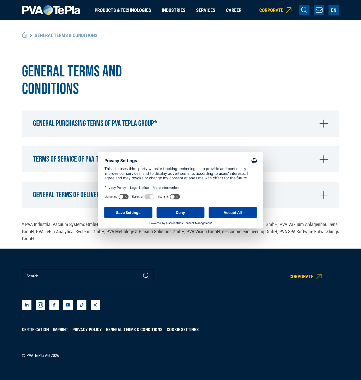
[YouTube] (68, 305)
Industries (174, 10)
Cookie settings (183, 329)
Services (205, 10)
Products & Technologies (123, 10)
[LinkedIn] (26, 305)
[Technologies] (24, 35)
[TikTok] (81, 305)
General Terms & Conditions (134, 329)
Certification (35, 329)
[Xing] (95, 305)
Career (234, 10)
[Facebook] (54, 305)
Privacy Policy (87, 329)
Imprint (60, 329)
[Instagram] (40, 305)
